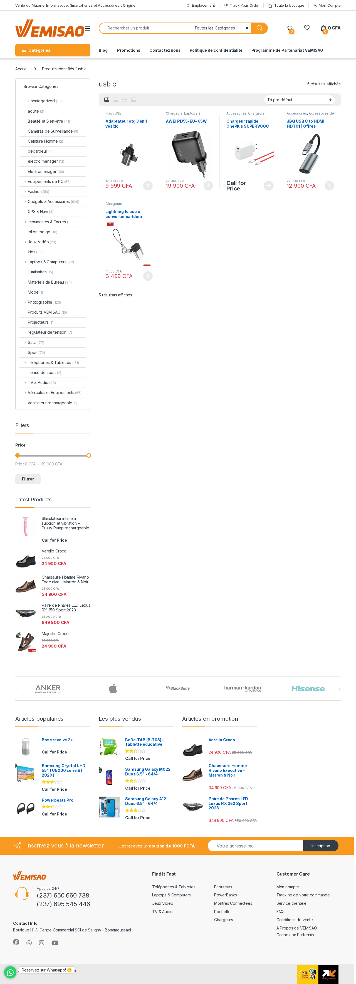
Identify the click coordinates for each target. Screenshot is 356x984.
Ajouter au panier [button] (146, 185)
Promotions (128, 50)
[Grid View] (106, 99)
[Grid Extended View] (115, 99)
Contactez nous (165, 50)
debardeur (40, 151)
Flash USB (113, 113)
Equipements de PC (49, 181)
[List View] (124, 99)
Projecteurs (41, 322)
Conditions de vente (294, 919)
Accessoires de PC (310, 115)
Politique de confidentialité (216, 50)
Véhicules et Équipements (54, 392)
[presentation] (339, 689)
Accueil (21, 68)
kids (35, 251)
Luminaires (40, 271)
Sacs (36, 342)
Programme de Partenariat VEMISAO (287, 50)
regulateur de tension (50, 332)
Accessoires (236, 113)
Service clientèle (291, 903)
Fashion (38, 191)
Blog (103, 50)
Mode (35, 292)
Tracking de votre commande (303, 895)
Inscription (321, 845)
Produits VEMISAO (47, 312)
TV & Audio (42, 382)
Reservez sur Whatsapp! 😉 (47, 970)
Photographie (44, 302)
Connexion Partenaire (296, 934)
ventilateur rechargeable (52, 402)
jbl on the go (42, 231)
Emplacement (203, 5)
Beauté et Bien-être (49, 121)
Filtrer (28, 479)
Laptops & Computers (183, 115)
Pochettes (223, 911)
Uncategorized (45, 100)
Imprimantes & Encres (49, 221)
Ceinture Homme (45, 141)
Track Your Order (244, 5)
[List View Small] (133, 99)
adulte (36, 111)
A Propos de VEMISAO (296, 928)
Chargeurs (174, 113)
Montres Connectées (233, 903)
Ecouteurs (223, 886)
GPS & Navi (40, 211)
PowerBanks (225, 895)
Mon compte (287, 886)
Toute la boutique (289, 5)
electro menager (46, 161)
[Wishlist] (306, 28)
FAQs (281, 911)
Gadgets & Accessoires (53, 201)
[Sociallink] (16, 942)
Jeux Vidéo (42, 241)
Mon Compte (330, 5)
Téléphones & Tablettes (53, 362)
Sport (36, 352)
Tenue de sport (44, 372)
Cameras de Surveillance (53, 131)
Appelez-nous (265, 185)
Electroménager (46, 171)
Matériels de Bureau (50, 282)
